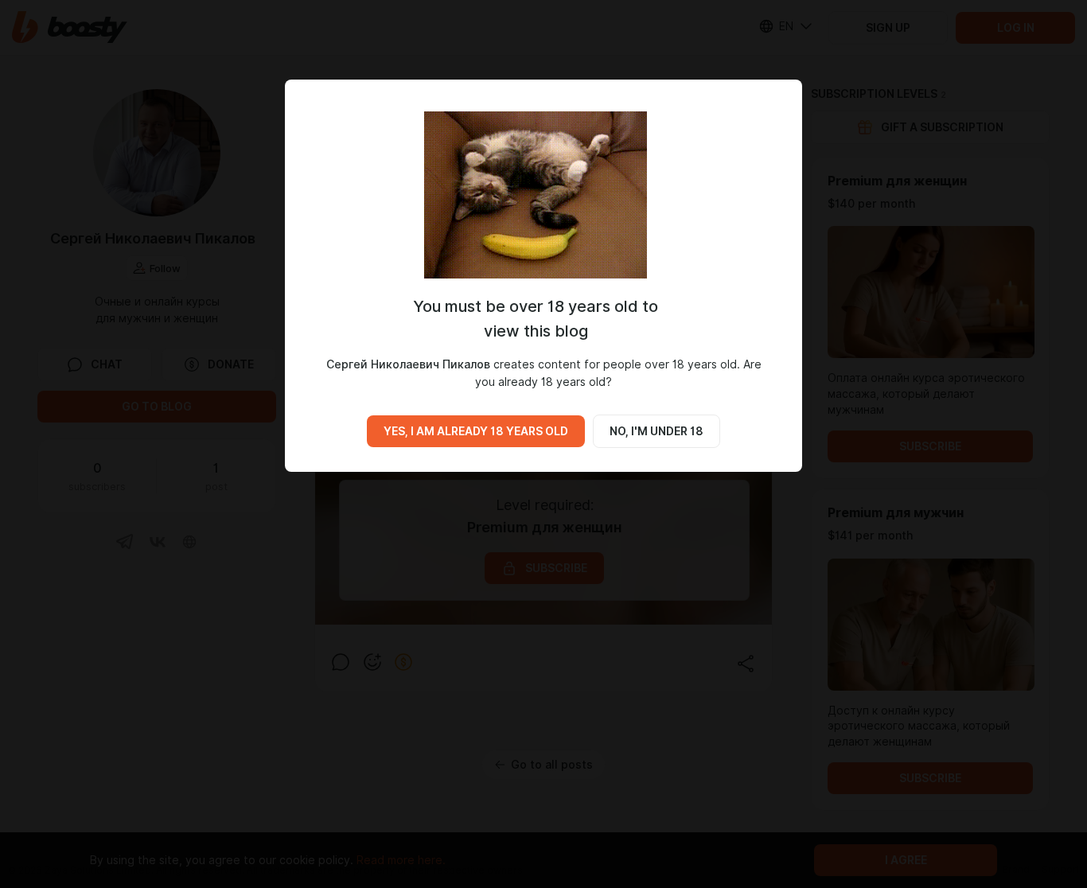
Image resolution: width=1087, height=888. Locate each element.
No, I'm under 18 (656, 431)
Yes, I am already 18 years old (476, 431)
